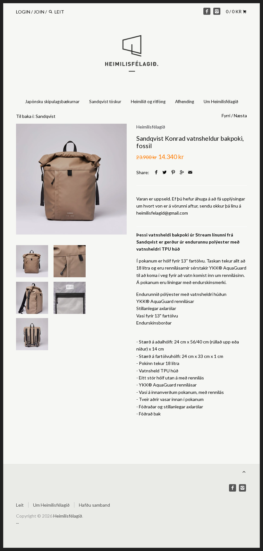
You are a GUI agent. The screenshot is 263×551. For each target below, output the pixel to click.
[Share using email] (190, 172)
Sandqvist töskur (105, 101)
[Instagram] (216, 11)
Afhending (184, 101)
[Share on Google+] (182, 172)
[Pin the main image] (173, 172)
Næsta (240, 115)
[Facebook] (206, 11)
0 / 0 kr (234, 11)
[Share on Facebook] (156, 172)
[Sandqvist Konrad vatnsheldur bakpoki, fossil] (71, 179)
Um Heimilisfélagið (221, 101)
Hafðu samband (94, 505)
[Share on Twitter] (164, 172)
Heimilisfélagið (150, 126)
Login (23, 11)
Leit (20, 505)
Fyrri (226, 115)
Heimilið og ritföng (148, 101)
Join (39, 11)
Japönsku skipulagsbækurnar (52, 101)
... (17, 522)
